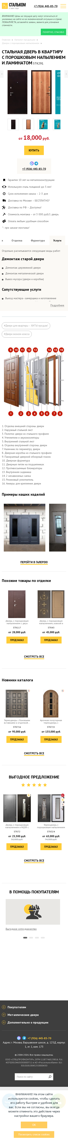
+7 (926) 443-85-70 (45, 6)
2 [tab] (31, 937)
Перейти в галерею (34, 562)
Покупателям (17, 1007)
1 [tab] (25, 937)
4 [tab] (43, 937)
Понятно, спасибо (53, 32)
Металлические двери (23, 1015)
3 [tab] (37, 937)
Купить (34, 150)
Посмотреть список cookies (34, 1134)
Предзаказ (17, 640)
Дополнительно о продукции (28, 1022)
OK (34, 1125)
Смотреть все (34, 656)
